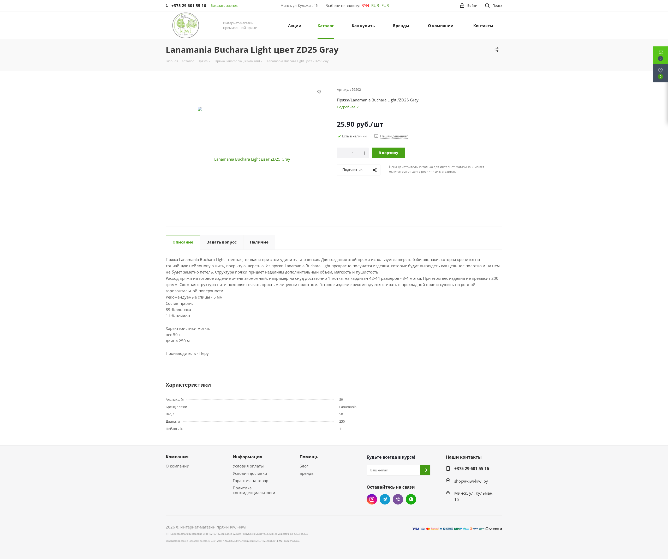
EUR (385, 5)
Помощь (309, 457)
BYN (365, 5)
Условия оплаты (248, 466)
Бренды (307, 473)
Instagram (372, 499)
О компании (177, 466)
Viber (398, 499)
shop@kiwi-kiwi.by (471, 481)
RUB (375, 5)
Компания (177, 457)
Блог (304, 466)
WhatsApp (411, 499)
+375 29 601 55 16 (471, 468)
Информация (247, 457)
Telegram (385, 499)
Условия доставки (250, 473)
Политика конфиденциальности (254, 490)
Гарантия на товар (250, 480)
